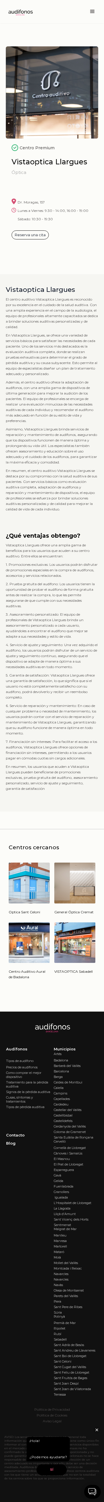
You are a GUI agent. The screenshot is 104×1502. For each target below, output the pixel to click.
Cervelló (60, 1141)
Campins (60, 1093)
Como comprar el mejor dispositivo (23, 1075)
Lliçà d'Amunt (65, 1214)
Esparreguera (64, 1170)
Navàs (58, 1285)
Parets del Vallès (66, 1296)
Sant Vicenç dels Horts (71, 1219)
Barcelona (61, 1071)
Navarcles (61, 1274)
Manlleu (60, 1235)
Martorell (60, 1246)
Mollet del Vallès (66, 1263)
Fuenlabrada (63, 1186)
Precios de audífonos (22, 1067)
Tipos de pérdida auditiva (25, 1107)
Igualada (61, 1197)
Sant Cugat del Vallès (70, 1367)
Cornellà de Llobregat (70, 1148)
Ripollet (59, 1328)
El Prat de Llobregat (68, 1164)
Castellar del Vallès (67, 1110)
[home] (19, 12)
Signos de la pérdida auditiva (28, 1092)
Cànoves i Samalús (68, 1153)
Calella (59, 1088)
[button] (92, 11)
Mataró (59, 1252)
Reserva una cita (30, 234)
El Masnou (62, 1159)
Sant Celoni (62, 1361)
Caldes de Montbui (68, 1082)
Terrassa (60, 1394)
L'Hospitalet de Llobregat (72, 1203)
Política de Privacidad (52, 1409)
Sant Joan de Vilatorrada (72, 1389)
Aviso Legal (52, 1421)
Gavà (57, 1175)
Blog (11, 1143)
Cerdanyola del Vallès (70, 1126)
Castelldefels (63, 1121)
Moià (57, 1257)
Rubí (57, 1334)
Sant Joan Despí (66, 1383)
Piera (57, 1301)
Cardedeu (61, 1104)
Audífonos (16, 1049)
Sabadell (60, 1339)
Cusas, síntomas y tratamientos (19, 1099)
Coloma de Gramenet (70, 1132)
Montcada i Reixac (68, 1268)
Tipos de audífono (20, 1061)
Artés (58, 1054)
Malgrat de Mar (65, 1229)
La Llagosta (62, 1208)
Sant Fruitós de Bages (70, 1378)
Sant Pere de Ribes (68, 1307)
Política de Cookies (52, 1415)
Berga (58, 1077)
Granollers (61, 1192)
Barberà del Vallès (67, 1066)
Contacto (15, 1135)
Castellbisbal (63, 1115)
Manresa (60, 1241)
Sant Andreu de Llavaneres (74, 1350)
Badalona (61, 1060)
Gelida (58, 1181)
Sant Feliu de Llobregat (71, 1372)
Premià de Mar (65, 1323)
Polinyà (59, 1316)
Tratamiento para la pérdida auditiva (27, 1084)
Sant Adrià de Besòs (69, 1345)
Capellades (62, 1099)
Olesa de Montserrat (69, 1290)
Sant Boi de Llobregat (70, 1356)
